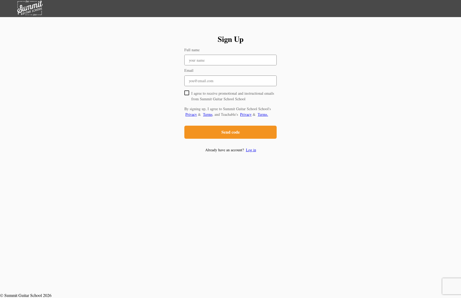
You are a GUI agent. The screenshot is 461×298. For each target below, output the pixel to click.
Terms (207, 114)
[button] (230, 149)
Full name (192, 49)
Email (188, 70)
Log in (251, 149)
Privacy (191, 114)
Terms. (263, 114)
